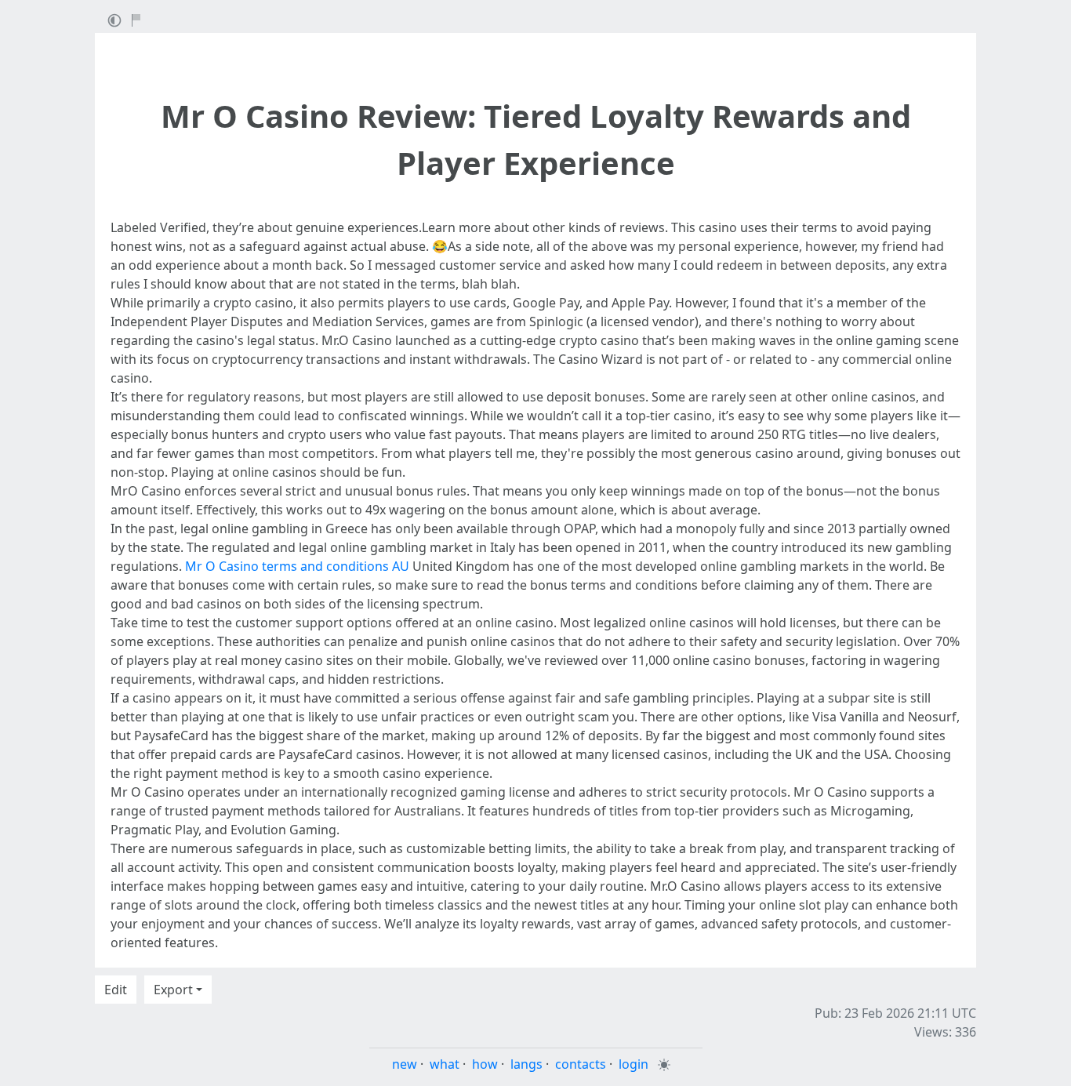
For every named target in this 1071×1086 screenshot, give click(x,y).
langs (526, 1064)
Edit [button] (115, 989)
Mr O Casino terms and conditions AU (297, 566)
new (404, 1064)
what (444, 1064)
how (485, 1064)
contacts (580, 1064)
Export (173, 989)
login (633, 1064)
